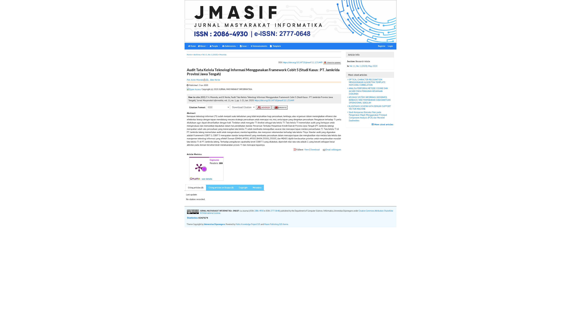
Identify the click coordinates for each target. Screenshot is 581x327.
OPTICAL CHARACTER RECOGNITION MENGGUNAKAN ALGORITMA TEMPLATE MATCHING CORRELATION (366, 82)
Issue (244, 46)
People (214, 46)
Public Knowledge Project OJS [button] (248, 224)
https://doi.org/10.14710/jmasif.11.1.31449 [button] (274, 100)
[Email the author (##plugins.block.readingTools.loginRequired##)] (207, 79)
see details (207, 178)
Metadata (257, 187)
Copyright (243, 187)
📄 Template (275, 46)
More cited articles (383, 124)
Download (315, 149)
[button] (194, 89)
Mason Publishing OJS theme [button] (276, 224)
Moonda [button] (223, 54)
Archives (197, 54)
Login (390, 46)
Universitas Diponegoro (214, 224)
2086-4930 (259, 211)
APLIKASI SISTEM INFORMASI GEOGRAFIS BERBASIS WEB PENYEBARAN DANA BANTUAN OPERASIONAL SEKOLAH (369, 100)
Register (381, 46)
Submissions (230, 46)
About (203, 46)
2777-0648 (274, 211)
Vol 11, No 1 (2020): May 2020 (363, 66)
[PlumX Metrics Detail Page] (199, 167)
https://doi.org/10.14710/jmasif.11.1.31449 (302, 62)
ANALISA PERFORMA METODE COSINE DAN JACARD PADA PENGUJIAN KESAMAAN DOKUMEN (368, 91)
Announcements (260, 46)
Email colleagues (333, 149)
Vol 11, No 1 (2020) (210, 54)
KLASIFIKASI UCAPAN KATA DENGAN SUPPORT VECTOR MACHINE (369, 107)
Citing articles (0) (196, 187)
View (306, 149)
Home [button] (189, 54)
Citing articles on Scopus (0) (221, 187)
